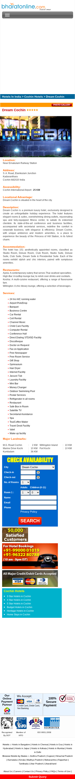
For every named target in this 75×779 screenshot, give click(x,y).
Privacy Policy (42, 771)
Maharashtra (50, 760)
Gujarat (50, 756)
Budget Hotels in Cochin (19, 607)
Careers (18, 771)
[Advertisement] (37, 55)
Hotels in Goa (56, 744)
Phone (7, 507)
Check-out (9, 477)
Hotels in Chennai (40, 744)
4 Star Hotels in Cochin (19, 600)
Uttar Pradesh (36, 764)
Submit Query (38, 776)
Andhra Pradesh (37, 756)
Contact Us (28, 771)
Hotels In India (11, 96)
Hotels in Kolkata (39, 748)
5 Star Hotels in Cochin (19, 603)
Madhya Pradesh (35, 760)
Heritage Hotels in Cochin (20, 611)
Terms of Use (64, 771)
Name (7, 497)
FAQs (53, 771)
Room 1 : (9, 492)
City (6, 467)
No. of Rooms (11, 482)
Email (7, 502)
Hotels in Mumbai (56, 748)
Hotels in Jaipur (22, 748)
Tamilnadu (23, 764)
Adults (24, 487)
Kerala (22, 760)
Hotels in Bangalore (21, 744)
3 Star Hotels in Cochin (19, 596)
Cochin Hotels (33, 96)
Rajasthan (63, 760)
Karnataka (12, 760)
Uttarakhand (50, 764)
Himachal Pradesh (64, 756)
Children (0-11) (38, 487)
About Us (7, 771)
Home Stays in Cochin (18, 614)
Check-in (9, 472)
